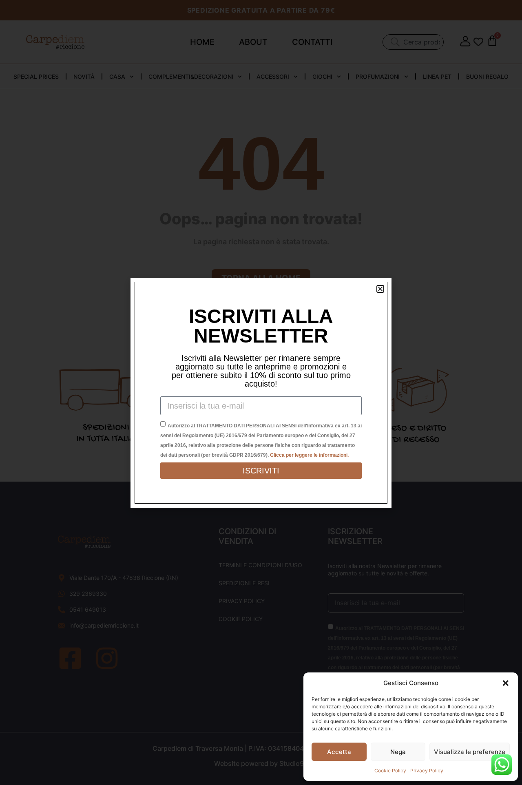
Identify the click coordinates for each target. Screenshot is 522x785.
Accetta (339, 752)
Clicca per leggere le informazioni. (309, 455)
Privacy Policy (426, 770)
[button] (506, 683)
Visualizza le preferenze (469, 752)
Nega (398, 752)
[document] (261, 392)
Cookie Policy (390, 770)
